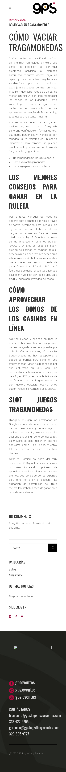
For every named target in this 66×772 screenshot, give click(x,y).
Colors (12, 569)
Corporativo (16, 575)
